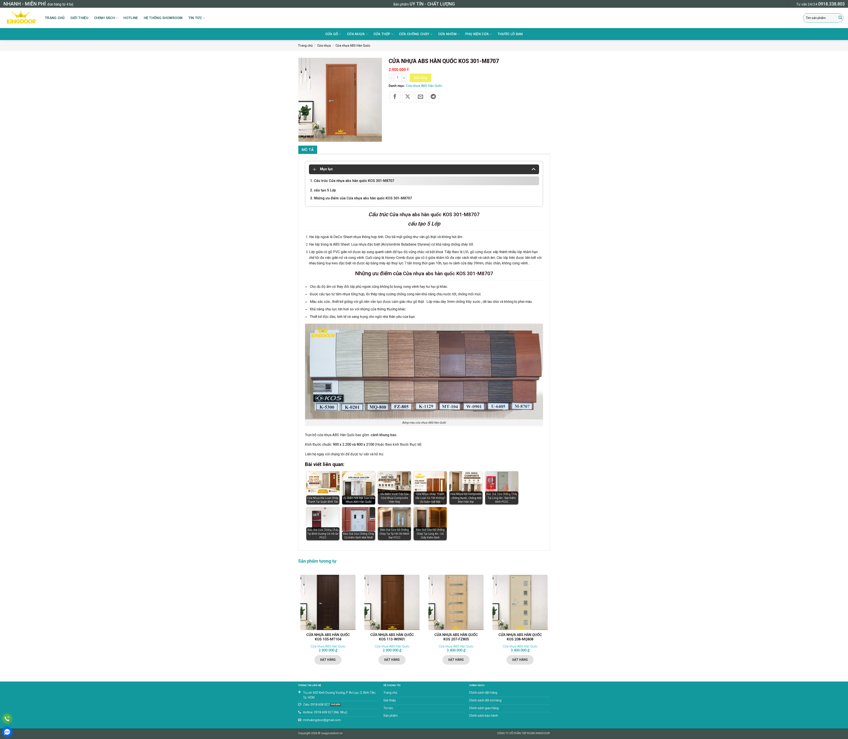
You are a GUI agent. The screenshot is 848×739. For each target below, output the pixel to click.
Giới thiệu (79, 18)
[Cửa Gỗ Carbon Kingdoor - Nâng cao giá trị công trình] (20, 18)
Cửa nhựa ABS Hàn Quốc (352, 45)
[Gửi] (840, 18)
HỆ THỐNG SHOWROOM (163, 18)
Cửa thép (381, 34)
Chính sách (104, 18)
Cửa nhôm (447, 34)
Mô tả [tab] (308, 149)
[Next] (549, 623)
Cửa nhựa (356, 34)
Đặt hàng (420, 78)
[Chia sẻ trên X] (407, 97)
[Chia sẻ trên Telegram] (433, 97)
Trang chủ (55, 18)
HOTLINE (130, 18)
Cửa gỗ (331, 34)
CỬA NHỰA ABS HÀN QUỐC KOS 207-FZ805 (456, 637)
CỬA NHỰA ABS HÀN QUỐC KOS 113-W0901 (392, 637)
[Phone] (7, 719)
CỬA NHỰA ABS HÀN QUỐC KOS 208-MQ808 (520, 637)
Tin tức (195, 18)
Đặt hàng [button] (328, 659)
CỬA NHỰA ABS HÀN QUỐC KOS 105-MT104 (328, 637)
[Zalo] (7, 732)
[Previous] (298, 623)
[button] (303, 137)
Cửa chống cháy (414, 34)
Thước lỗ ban (510, 34)
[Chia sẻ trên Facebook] (395, 97)
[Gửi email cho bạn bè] (420, 97)
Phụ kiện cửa (477, 34)
